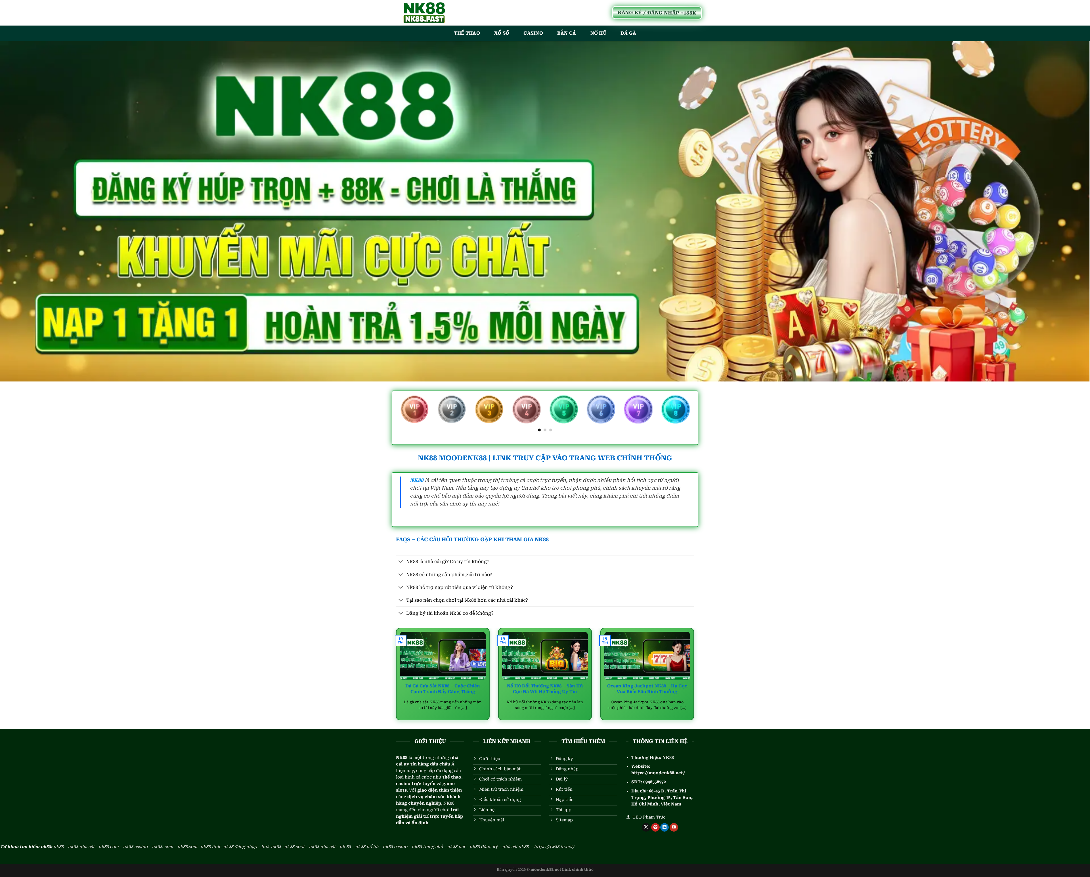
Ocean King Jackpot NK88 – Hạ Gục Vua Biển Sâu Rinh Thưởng (647, 688)
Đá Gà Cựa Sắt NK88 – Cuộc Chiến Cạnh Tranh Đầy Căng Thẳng (442, 688)
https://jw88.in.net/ (554, 846)
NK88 (668, 757)
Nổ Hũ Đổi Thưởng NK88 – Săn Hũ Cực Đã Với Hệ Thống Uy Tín (545, 688)
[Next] (691, 413)
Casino (533, 33)
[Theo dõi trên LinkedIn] (664, 827)
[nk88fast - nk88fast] (424, 12)
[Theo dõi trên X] (646, 827)
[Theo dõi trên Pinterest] (655, 827)
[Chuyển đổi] (401, 562)
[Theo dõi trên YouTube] (674, 827)
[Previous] (399, 413)
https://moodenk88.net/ (658, 773)
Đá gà (628, 33)
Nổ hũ (598, 33)
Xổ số (502, 33)
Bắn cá (566, 33)
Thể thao (467, 33)
